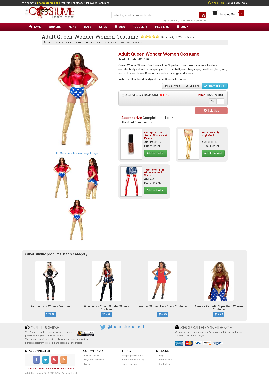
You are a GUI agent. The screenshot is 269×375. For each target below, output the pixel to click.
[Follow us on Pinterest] (55, 362)
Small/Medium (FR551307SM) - (147, 95)
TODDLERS (140, 26)
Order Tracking (129, 364)
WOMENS (55, 26)
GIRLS (103, 26)
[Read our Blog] (64, 362)
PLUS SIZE (162, 26)
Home (49, 42)
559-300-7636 (239, 2)
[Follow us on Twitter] (46, 362)
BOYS (87, 26)
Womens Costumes (63, 42)
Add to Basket (156, 153)
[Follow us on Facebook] (37, 362)
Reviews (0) (167, 37)
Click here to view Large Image (78, 153)
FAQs (87, 364)
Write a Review (186, 37)
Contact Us (165, 364)
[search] (202, 15)
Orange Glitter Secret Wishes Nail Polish (156, 135)
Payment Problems (94, 359)
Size (174, 86)
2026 (122, 26)
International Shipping (133, 359)
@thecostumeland (125, 326)
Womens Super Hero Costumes (90, 42)
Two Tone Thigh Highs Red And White (154, 172)
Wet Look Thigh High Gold (211, 134)
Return (216, 86)
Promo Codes (166, 359)
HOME (37, 26)
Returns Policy (91, 355)
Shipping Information (132, 355)
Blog (161, 355)
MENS (72, 26)
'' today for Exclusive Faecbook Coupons (50, 368)
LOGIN (184, 26)
